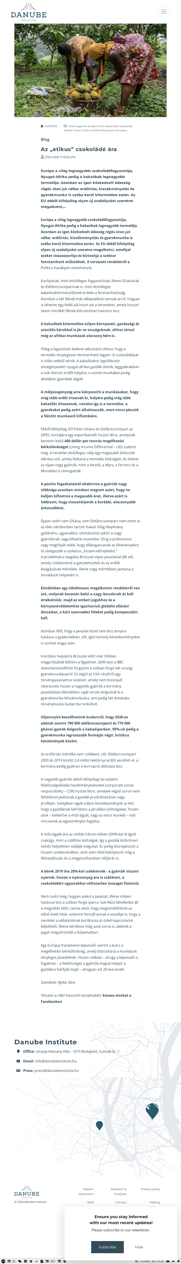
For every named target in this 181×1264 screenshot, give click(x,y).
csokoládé (126, 126)
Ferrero (77, 130)
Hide (139, 1247)
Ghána (87, 130)
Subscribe (107, 1247)
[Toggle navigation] (164, 11)
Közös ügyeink (77, 126)
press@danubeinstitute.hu (56, 1070)
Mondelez (121, 130)
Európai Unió (96, 126)
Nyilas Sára (112, 126)
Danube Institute (60, 157)
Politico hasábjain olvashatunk (66, 267)
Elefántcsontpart (103, 130)
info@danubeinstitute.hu (56, 1061)
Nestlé (68, 130)
